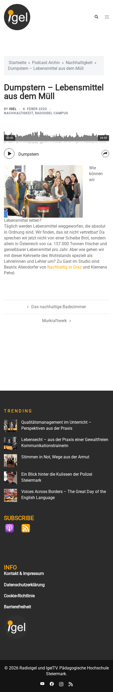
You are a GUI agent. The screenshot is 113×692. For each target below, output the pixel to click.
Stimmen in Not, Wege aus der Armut (55, 456)
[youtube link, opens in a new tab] (42, 683)
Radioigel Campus (51, 113)
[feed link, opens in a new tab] (71, 683)
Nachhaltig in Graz (64, 267)
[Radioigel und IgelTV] (17, 16)
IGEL (13, 109)
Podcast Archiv (46, 62)
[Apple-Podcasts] (12, 528)
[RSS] (28, 528)
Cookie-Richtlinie (19, 595)
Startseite (17, 62)
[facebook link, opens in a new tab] (52, 683)
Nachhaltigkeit (79, 62)
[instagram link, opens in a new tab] (61, 683)
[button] (96, 17)
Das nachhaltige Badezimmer (58, 306)
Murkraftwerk (54, 320)
